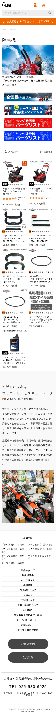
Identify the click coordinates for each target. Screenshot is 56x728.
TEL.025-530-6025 (28, 686)
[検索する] (50, 13)
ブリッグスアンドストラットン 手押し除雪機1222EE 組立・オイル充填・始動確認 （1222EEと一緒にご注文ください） (41, 320)
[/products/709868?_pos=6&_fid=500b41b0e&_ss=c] (41, 260)
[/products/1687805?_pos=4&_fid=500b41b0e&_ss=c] (41, 220)
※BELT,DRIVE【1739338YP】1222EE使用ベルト (12, 320)
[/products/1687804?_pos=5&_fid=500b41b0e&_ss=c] (14, 260)
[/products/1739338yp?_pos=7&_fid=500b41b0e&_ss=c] (14, 301)
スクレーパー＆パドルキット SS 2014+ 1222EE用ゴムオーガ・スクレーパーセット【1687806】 (14, 238)
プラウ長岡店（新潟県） (40, 544)
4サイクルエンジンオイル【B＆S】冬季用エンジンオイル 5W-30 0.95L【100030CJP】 (14, 360)
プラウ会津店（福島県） (14, 563)
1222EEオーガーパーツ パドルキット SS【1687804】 (14, 279)
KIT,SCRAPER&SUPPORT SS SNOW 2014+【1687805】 (40, 238)
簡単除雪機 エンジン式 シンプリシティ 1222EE (40, 191)
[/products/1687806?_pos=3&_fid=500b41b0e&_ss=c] (14, 220)
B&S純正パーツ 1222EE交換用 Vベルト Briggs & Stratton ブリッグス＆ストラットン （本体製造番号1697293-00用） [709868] (41, 279)
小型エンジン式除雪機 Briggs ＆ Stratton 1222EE (14, 191)
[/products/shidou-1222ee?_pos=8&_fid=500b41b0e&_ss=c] (41, 301)
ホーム (4, 30)
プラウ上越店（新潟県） (14, 544)
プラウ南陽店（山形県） (40, 549)
